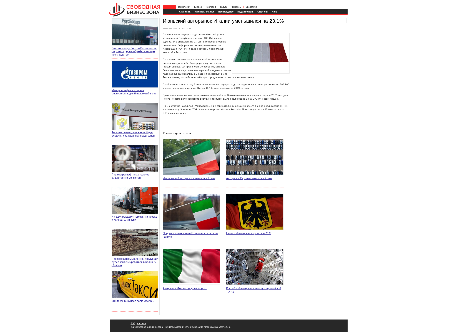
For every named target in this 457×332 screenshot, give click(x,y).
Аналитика (184, 12)
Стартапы (262, 12)
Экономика (251, 7)
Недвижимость (245, 12)
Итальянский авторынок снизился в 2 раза (189, 178)
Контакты (141, 323)
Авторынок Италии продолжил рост (185, 288)
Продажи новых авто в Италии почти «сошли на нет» (190, 235)
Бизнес (198, 7)
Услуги (223, 7)
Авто (274, 12)
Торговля (211, 7)
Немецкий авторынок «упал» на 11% (248, 233)
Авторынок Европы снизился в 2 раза (249, 178)
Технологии (184, 7)
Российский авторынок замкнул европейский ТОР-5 (253, 290)
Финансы (236, 7)
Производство (225, 12)
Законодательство (204, 12)
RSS (133, 323)
